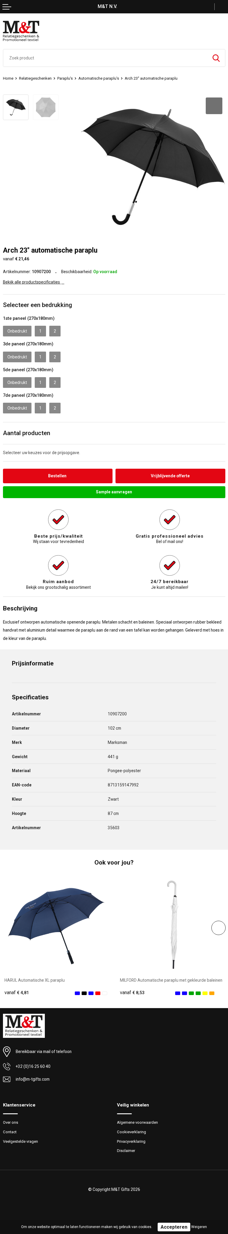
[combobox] (105, 58)
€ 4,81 (16, 992)
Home (8, 78)
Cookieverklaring (131, 1132)
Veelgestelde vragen (20, 1141)
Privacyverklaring (131, 1141)
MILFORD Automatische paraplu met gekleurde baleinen (171, 980)
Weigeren (199, 1227)
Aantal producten (26, 433)
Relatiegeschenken (35, 78)
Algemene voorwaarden (137, 1122)
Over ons (10, 1122)
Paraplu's (65, 78)
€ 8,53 (132, 992)
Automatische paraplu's (98, 78)
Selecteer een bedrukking (37, 304)
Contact (10, 1132)
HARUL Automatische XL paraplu (34, 980)
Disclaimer (126, 1150)
